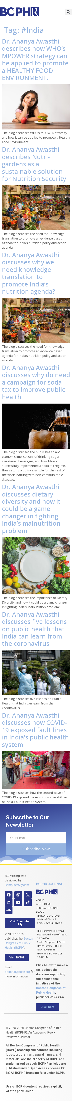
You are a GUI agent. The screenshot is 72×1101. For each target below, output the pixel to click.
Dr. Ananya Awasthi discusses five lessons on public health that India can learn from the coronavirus (34, 629)
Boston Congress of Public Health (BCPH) (19, 943)
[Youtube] (18, 902)
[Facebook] (8, 895)
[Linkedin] (8, 902)
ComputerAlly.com (17, 885)
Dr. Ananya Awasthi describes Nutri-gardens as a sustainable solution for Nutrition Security (34, 164)
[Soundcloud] (8, 910)
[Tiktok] (28, 902)
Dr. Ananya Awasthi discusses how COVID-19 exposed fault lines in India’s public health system (35, 730)
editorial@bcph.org (17, 972)
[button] (62, 12)
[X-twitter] (28, 895)
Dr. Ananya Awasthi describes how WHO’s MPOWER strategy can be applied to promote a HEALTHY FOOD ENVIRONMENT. (35, 59)
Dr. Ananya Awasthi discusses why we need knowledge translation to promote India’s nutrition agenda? (31, 273)
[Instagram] (18, 895)
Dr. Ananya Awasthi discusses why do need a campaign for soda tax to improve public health (36, 382)
